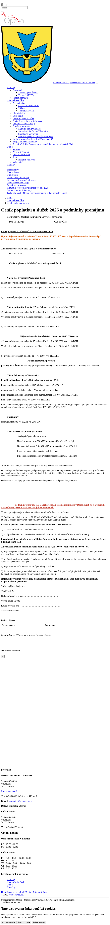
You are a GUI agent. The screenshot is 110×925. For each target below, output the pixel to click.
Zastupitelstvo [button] (19, 103)
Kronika (16, 149)
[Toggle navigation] (97, 83)
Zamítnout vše (24, 922)
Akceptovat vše (8, 922)
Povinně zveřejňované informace (27, 121)
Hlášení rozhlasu (20, 98)
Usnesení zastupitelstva (28, 105)
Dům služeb (18, 116)
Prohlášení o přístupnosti (31, 892)
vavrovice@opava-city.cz (20, 801)
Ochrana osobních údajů (24, 123)
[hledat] (2, 3)
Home (4, 892)
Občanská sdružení (21, 154)
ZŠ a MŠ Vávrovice (22, 152)
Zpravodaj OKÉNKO (28, 92)
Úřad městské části (15, 882)
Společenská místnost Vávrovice (33, 131)
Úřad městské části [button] (15, 100)
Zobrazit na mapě (9, 791)
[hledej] (2, 11)
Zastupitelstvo (13, 169)
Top (45, 892)
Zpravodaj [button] (17, 90)
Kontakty (11, 165)
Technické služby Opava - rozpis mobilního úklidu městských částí (43, 144)
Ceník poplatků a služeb (23, 118)
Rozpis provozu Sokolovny (25, 141)
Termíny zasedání (26, 110)
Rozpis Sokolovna (26, 159)
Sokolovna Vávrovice (28, 134)
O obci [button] (10, 147)
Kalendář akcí (19, 162)
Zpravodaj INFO (26, 95)
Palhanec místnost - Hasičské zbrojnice (35, 136)
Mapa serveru (13, 892)
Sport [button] (15, 157)
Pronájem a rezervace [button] (22, 126)
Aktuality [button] (11, 87)
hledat (4, 5)
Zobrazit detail (39, 922)
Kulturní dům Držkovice (29, 129)
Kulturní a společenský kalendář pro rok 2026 (33, 139)
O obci (10, 884)
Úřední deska (19, 113)
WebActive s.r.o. (16, 894)
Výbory (21, 108)
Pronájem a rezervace (16, 185)
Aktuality (11, 879)
